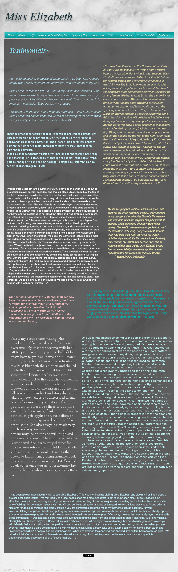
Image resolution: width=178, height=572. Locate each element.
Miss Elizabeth (39, 15)
